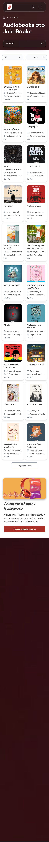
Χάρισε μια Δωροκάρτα (24, 528)
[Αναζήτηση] (33, 7)
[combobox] (12, 57)
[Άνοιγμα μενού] (40, 7)
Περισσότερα (24, 465)
